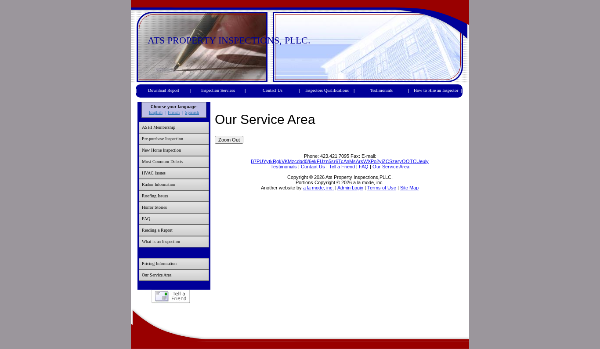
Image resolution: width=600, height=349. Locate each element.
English (156, 112)
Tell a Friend (170, 296)
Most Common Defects (162, 161)
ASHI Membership (158, 127)
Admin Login (350, 187)
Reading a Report (157, 230)
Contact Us (272, 90)
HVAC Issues (154, 173)
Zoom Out (229, 139)
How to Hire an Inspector (436, 90)
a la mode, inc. (318, 187)
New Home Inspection (161, 150)
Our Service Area (156, 275)
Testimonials (381, 90)
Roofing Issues (155, 195)
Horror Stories (154, 207)
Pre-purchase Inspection (162, 138)
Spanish (192, 112)
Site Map (409, 187)
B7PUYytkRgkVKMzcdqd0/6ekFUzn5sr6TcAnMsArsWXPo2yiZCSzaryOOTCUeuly (340, 161)
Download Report (163, 90)
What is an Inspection (161, 241)
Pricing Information (159, 263)
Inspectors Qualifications (327, 90)
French (174, 112)
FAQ (146, 218)
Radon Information (158, 184)
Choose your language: (174, 107)
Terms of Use (381, 187)
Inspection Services (218, 90)
